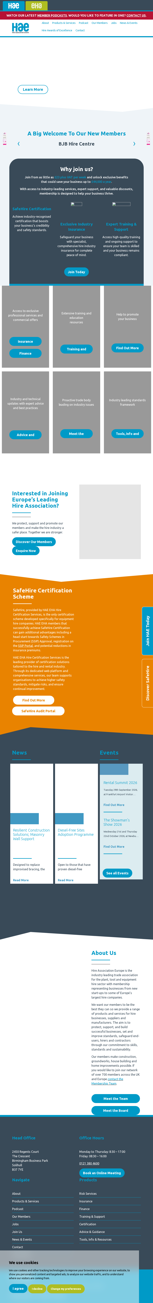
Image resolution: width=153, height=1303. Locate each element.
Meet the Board (115, 1110)
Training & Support (92, 1216)
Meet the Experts (76, 435)
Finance (25, 353)
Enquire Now (26, 551)
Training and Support (76, 350)
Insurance (25, 341)
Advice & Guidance (92, 1231)
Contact (80, 30)
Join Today (76, 272)
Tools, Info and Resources (127, 435)
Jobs (114, 22)
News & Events (129, 22)
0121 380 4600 (89, 1163)
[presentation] (9, 80)
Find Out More (127, 348)
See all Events (117, 873)
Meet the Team (116, 1098)
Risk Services (88, 1193)
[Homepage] (20, 28)
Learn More (33, 71)
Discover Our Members (34, 542)
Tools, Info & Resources (95, 1239)
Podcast (83, 22)
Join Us (17, 1231)
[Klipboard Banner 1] (5, 144)
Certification (87, 1224)
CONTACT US (136, 15)
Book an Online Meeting (102, 1173)
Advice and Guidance (25, 436)
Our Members (100, 22)
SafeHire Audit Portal (38, 711)
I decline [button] (37, 1288)
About (45, 22)
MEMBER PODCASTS (52, 15)
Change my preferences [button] (66, 1288)
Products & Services (64, 22)
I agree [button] (18, 1288)
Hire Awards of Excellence (57, 30)
